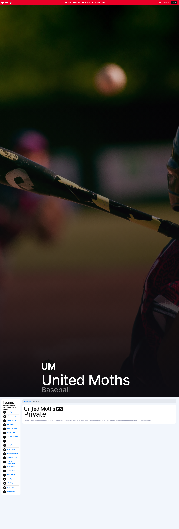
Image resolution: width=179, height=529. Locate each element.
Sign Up (166, 2)
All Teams (27, 401)
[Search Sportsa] (160, 2)
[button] (68, 2)
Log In (174, 2)
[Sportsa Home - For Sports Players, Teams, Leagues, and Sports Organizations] (6, 2)
